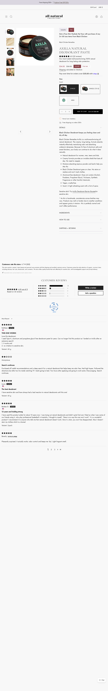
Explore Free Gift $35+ (61, 2)
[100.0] (54, 306)
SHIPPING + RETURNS (67, 228)
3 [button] (54, 449)
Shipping (62, 69)
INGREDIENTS (64, 213)
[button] (64, 56)
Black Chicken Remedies (67, 42)
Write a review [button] (90, 288)
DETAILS (62, 127)
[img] (7, 324)
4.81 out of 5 (23, 289)
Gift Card (93, 7)
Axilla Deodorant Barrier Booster (84, 191)
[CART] (101, 16)
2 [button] (51, 449)
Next (50, 131)
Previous (20, 131)
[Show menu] (6, 16)
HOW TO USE (64, 219)
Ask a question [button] (90, 293)
